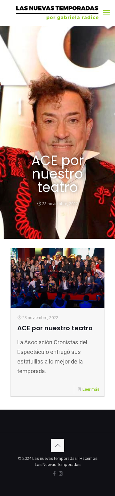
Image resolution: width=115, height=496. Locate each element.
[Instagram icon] (60, 473)
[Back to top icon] (57, 445)
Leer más (90, 389)
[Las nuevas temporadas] (57, 12)
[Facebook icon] (54, 473)
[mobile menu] (106, 12)
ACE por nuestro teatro (55, 328)
